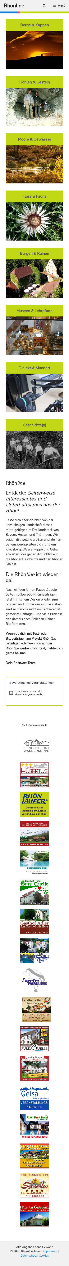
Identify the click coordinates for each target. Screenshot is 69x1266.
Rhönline (14, 5)
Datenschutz (29, 1256)
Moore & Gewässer (34, 139)
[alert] (34, 693)
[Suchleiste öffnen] (44, 6)
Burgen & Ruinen (34, 253)
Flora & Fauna (35, 196)
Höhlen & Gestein (34, 82)
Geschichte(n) (34, 425)
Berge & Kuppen (34, 25)
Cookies (44, 1256)
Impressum (50, 1251)
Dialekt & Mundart (34, 368)
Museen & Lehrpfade (34, 310)
